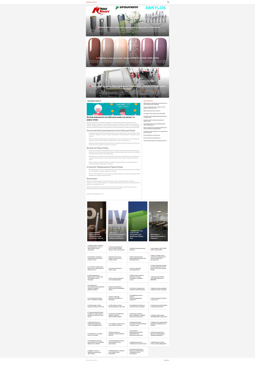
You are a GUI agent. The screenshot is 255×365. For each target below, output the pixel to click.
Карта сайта (166, 360)
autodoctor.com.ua (91, 2)
